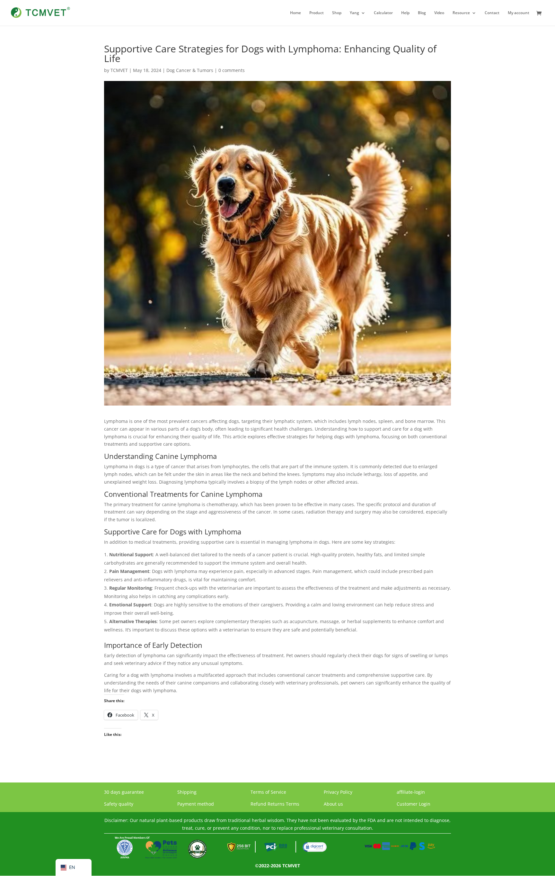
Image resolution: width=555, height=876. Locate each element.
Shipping (187, 792)
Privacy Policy (338, 792)
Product (316, 13)
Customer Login (413, 804)
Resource (461, 13)
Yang (354, 13)
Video (439, 13)
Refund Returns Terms (275, 804)
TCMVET (119, 70)
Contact (492, 13)
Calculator (383, 13)
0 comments (231, 70)
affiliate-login (411, 792)
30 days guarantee (124, 792)
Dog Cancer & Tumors (189, 70)
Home (295, 13)
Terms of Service (268, 792)
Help (405, 13)
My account (518, 13)
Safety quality (118, 804)
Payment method (195, 804)
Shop (336, 13)
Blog (422, 13)
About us (333, 804)
